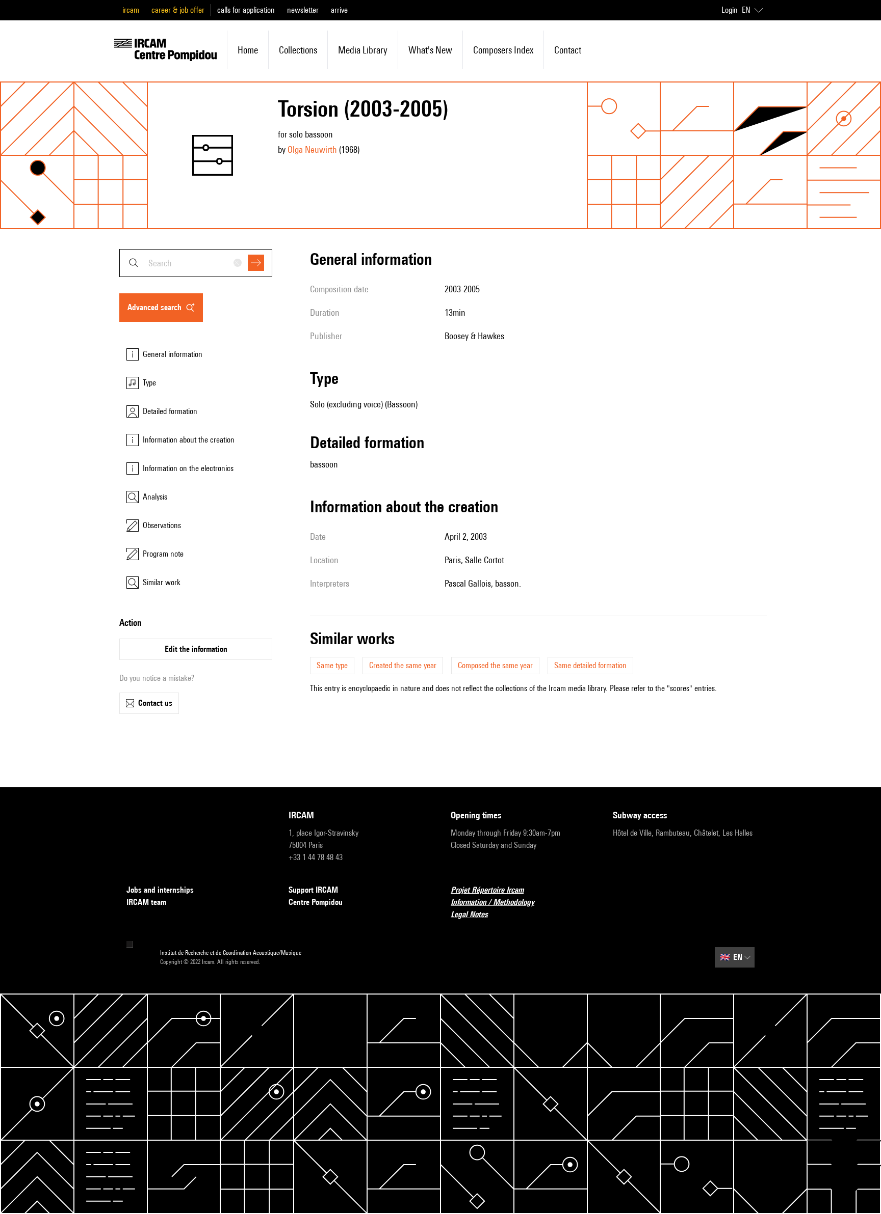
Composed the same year (495, 665)
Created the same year (402, 665)
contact (567, 50)
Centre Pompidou (316, 902)
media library (362, 50)
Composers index (503, 50)
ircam (130, 10)
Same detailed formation (590, 665)
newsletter (303, 10)
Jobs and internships (160, 890)
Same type (332, 665)
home (248, 50)
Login (729, 10)
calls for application (246, 10)
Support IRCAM (313, 890)
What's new (430, 50)
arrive (339, 10)
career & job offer (177, 10)
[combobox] (195, 263)
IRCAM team (146, 902)
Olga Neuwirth (312, 149)
